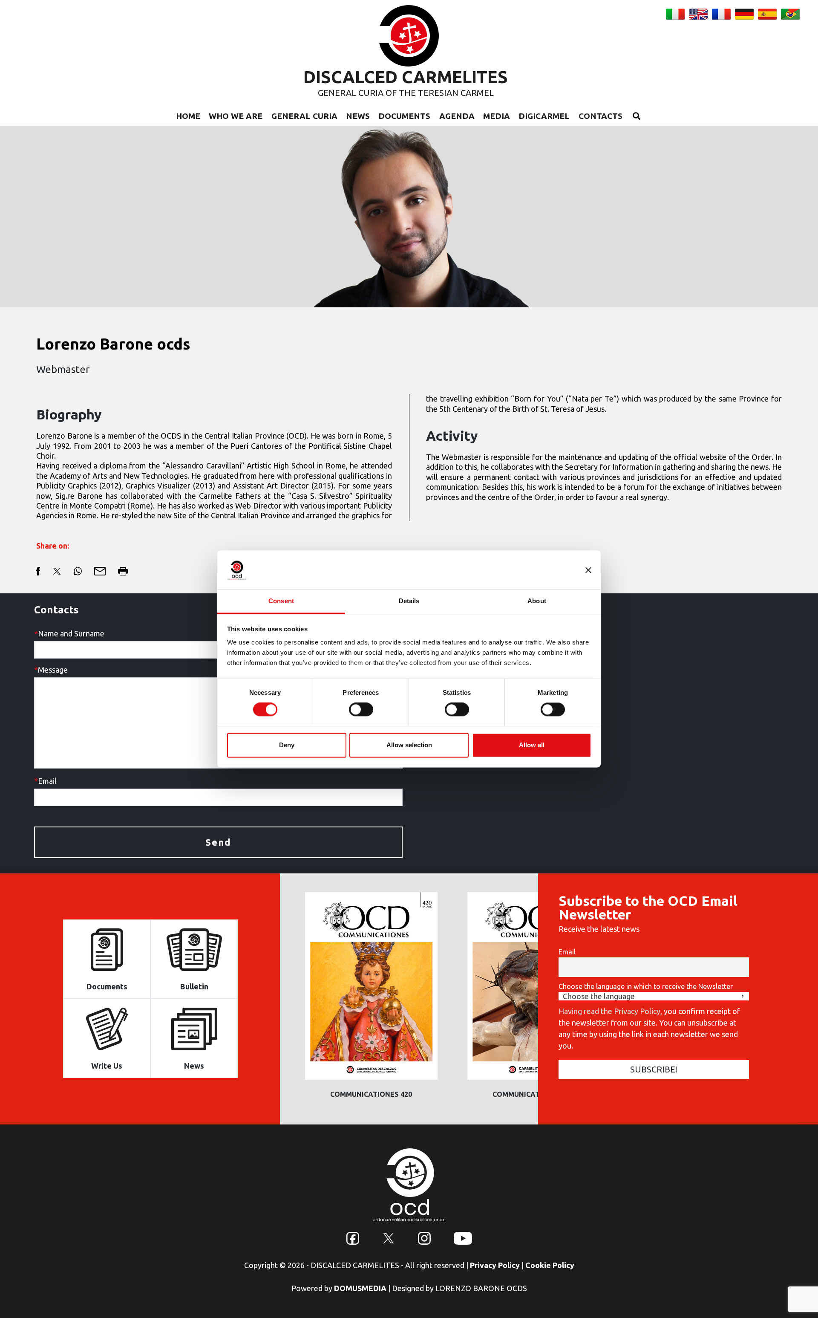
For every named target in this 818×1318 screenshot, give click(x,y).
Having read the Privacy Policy (609, 1011)
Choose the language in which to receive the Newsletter (646, 986)
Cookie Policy (549, 1265)
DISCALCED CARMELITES (405, 77)
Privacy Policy (495, 1265)
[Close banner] (588, 570)
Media (496, 116)
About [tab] (536, 600)
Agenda (457, 116)
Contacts (600, 116)
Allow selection (409, 745)
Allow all (531, 745)
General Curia (304, 116)
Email (567, 952)
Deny (286, 745)
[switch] (361, 710)
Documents (404, 116)
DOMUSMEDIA (360, 1288)
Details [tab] (409, 600)
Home (188, 116)
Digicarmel (544, 116)
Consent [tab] (281, 600)
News (358, 116)
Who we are (235, 116)
